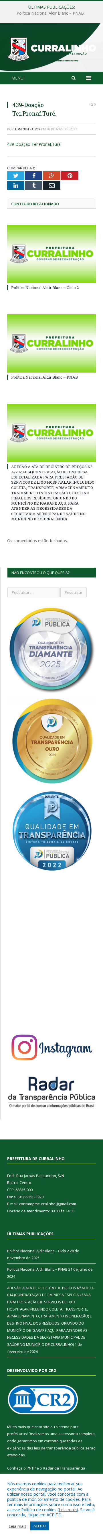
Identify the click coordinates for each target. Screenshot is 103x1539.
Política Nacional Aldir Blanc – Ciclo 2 (45, 287)
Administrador (27, 129)
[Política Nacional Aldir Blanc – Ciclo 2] (51, 254)
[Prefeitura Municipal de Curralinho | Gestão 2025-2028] (51, 48)
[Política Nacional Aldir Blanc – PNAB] (51, 343)
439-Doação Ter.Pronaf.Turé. (34, 144)
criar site (42, 1426)
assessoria (68, 1433)
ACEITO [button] (39, 1525)
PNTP (31, 1468)
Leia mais (68, 1509)
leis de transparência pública (59, 1448)
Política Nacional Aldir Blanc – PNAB (50, 13)
